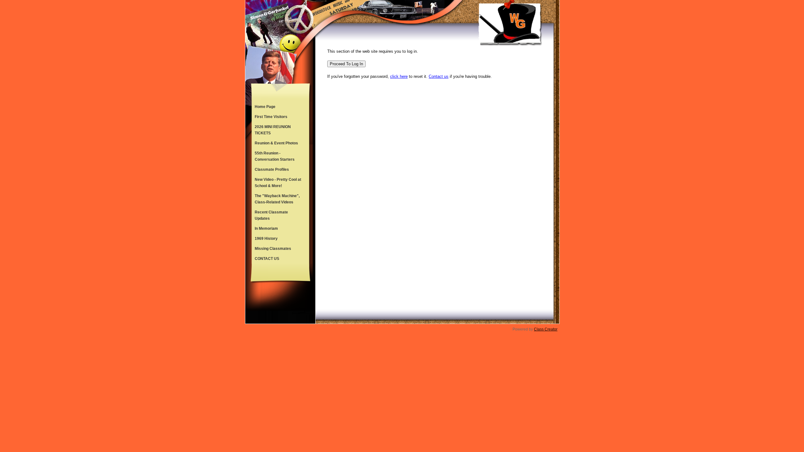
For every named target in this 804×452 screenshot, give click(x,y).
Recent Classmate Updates (271, 215)
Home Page (265, 107)
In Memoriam (266, 228)
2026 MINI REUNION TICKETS (273, 130)
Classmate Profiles (272, 169)
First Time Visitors (271, 117)
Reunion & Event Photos (276, 143)
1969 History (266, 238)
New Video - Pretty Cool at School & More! (278, 182)
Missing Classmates (273, 248)
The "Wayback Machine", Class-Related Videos (277, 199)
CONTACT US (267, 258)
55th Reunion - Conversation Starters (275, 156)
